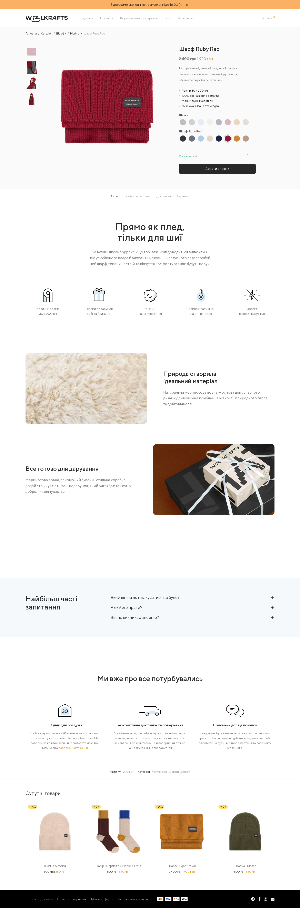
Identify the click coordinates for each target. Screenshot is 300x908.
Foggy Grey (192, 122)
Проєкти (106, 18)
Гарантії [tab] (183, 196)
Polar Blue (219, 122)
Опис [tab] (115, 196)
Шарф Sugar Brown (182, 866)
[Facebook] (259, 898)
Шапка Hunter (245, 866)
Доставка (46, 899)
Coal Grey (183, 122)
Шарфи (61, 33)
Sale (165, 771)
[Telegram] (253, 898)
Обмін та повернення (71, 899)
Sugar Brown (237, 122)
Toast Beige (246, 122)
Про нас (31, 899)
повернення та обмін (73, 747)
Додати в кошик (217, 169)
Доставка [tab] (164, 196)
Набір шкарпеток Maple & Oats (118, 866)
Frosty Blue (201, 122)
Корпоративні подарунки (139, 18)
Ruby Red (228, 122)
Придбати (85, 18)
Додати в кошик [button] (55, 871)
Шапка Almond (55, 866)
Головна (31, 33)
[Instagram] (265, 898)
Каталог (46, 33)
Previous (49, 106)
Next (165, 106)
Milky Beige (210, 122)
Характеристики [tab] (137, 196)
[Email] (272, 898)
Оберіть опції (118, 871)
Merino (74, 33)
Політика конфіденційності (135, 899)
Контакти (185, 18)
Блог (168, 18)
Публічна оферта (101, 899)
